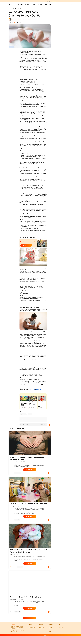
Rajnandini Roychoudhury (15, 461)
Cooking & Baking (32, 401)
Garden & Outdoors (24, 401)
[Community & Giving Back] (10, 566)
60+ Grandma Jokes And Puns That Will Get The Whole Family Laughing (38, 1)
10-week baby (39, 389)
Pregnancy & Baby (23, 414)
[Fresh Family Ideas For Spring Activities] (24, 398)
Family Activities (20, 4)
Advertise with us (32, 627)
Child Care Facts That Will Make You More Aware (29, 504)
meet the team (41, 627)
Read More (54, 1)
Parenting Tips (17, 519)
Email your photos (26, 245)
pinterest (50, 627)
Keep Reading (30, 469)
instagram (50, 628)
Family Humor (39, 4)
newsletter (40, 628)
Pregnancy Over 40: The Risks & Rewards (26, 597)
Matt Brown (13, 554)
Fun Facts (27, 4)
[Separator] (49, 425)
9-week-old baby (31, 389)
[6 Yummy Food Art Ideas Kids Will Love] (33, 398)
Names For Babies (41, 401)
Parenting (33, 4)
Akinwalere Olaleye (14, 599)
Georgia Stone (19, 19)
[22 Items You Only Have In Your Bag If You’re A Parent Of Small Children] (30, 535)
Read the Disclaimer (25, 424)
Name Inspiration (48, 4)
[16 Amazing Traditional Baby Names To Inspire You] (42, 398)
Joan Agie (12, 506)
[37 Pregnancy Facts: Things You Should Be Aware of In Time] (30, 443)
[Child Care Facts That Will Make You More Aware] (30, 488)
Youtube (50, 631)
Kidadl (9, 8)
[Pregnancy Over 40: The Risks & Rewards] (30, 582)
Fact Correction (43, 424)
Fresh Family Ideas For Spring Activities (24, 404)
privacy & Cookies (61, 627)
